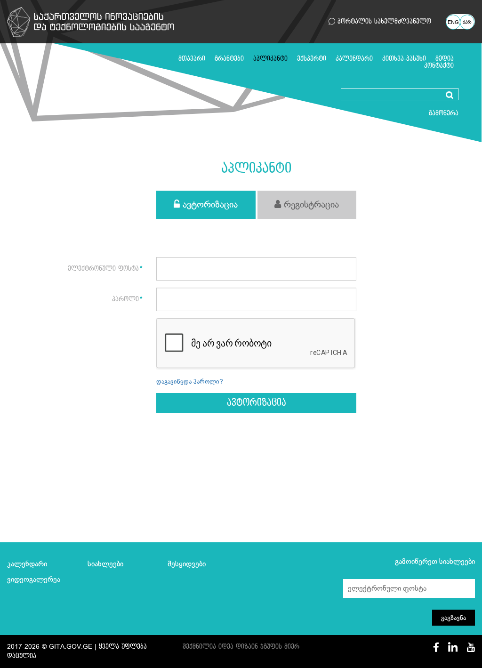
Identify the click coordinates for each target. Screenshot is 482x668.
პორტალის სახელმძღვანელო (383, 21)
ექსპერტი (311, 58)
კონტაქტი (439, 65)
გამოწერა (443, 113)
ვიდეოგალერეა (33, 579)
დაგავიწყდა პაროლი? (189, 381)
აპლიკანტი (270, 58)
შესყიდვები (187, 564)
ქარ (467, 22)
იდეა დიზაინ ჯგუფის (250, 646)
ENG (453, 22)
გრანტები (229, 58)
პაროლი (125, 299)
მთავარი (191, 58)
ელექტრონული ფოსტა (103, 268)
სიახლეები (105, 564)
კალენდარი (354, 58)
